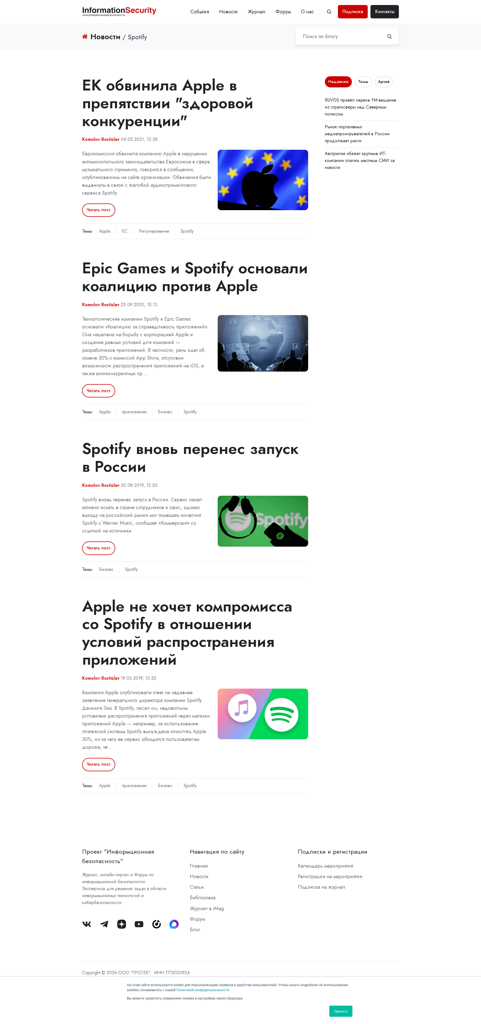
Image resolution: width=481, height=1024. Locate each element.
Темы (363, 81)
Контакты (384, 11)
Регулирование (154, 231)
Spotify (187, 231)
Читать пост (99, 210)
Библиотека (202, 897)
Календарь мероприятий (326, 866)
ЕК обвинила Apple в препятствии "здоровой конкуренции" (167, 103)
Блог (195, 929)
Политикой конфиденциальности (202, 989)
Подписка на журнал (321, 887)
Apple (105, 231)
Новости (228, 11)
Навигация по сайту (217, 851)
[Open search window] (329, 11)
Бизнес (165, 412)
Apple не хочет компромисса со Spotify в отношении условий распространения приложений (187, 633)
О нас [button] (307, 11)
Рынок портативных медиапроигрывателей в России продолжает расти (357, 134)
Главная (199, 866)
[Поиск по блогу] (389, 36)
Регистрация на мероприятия (330, 876)
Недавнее (338, 81)
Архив (383, 81)
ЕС (124, 231)
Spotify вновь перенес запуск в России (190, 457)
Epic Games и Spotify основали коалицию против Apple (195, 277)
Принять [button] (341, 1011)
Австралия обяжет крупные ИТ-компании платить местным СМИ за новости (360, 160)
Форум (283, 11)
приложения (134, 412)
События (199, 11)
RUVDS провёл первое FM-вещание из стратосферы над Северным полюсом (360, 107)
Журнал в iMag (207, 908)
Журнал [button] (257, 11)
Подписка (352, 11)
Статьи (197, 887)
